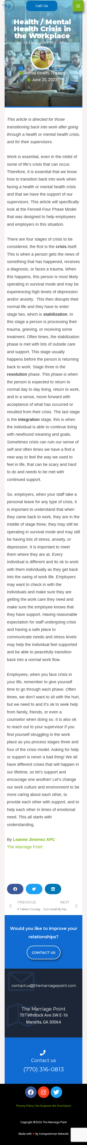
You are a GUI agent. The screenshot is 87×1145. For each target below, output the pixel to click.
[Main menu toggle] (78, 5)
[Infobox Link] (43, 981)
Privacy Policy (25, 1105)
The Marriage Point (24, 847)
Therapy (58, 72)
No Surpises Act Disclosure (53, 1105)
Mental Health (36, 72)
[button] (41, 6)
